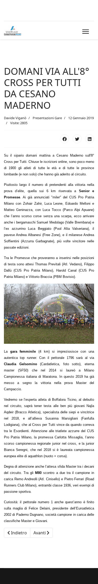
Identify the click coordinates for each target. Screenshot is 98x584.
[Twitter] (77, 138)
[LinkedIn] (89, 138)
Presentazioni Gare (47, 118)
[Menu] (84, 31)
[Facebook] (64, 138)
